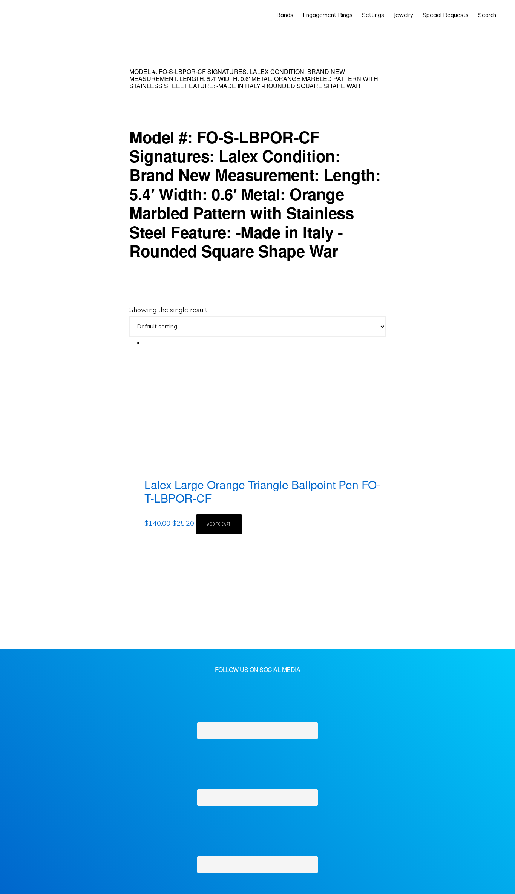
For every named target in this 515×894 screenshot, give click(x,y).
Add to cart (219, 524)
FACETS (40, 15)
